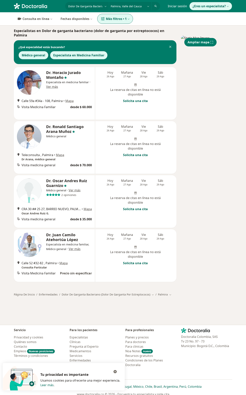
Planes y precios (137, 337)
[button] (170, 47)
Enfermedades (48, 294)
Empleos (33, 351)
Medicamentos (80, 351)
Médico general (33, 55)
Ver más (52, 87)
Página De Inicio (24, 294)
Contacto (20, 346)
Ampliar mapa (198, 42)
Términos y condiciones (31, 356)
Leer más (47, 385)
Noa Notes (138, 351)
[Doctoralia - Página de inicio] (38, 6)
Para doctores (135, 342)
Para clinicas (134, 346)
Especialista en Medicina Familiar (78, 55)
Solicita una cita (135, 101)
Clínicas (75, 342)
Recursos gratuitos (139, 356)
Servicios (76, 356)
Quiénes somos (25, 342)
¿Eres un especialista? (209, 6)
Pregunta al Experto (84, 346)
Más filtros (116, 19)
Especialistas (79, 337)
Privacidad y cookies (28, 337)
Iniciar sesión (177, 6)
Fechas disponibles (75, 19)
